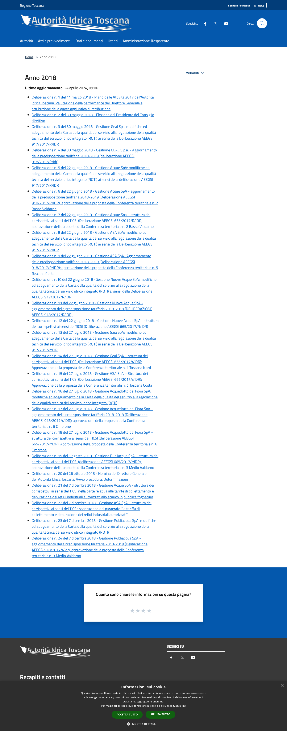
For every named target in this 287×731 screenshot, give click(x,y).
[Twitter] (214, 23)
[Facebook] (203, 23)
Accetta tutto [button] (127, 714)
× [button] (282, 685)
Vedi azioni (193, 72)
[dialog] (143, 706)
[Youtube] (224, 23)
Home (29, 56)
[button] (143, 724)
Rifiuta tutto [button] (160, 714)
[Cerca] (262, 23)
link (184, 705)
